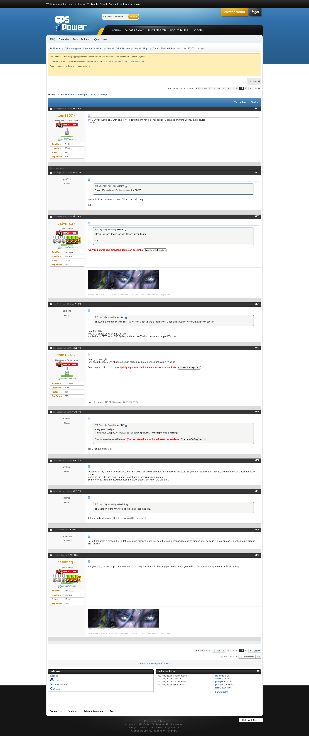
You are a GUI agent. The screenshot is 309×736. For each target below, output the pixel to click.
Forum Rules (179, 30)
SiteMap (72, 711)
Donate (197, 30)
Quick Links (100, 39)
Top (258, 657)
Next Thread (163, 663)
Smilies (219, 678)
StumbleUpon (60, 684)
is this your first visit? (77, 4)
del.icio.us (58, 680)
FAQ (52, 39)
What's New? (134, 30)
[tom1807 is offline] (67, 139)
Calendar (64, 39)
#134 (257, 304)
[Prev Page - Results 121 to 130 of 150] (223, 88)
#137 (257, 460)
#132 (257, 173)
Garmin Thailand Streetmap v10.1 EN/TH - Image (82, 94)
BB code (219, 676)
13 (237, 88)
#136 (257, 412)
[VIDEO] (219, 684)
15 (246, 88)
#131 (257, 108)
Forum (116, 30)
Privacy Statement (94, 711)
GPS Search (157, 30)
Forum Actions (81, 39)
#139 (257, 530)
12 (232, 88)
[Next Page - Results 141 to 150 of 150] (250, 88)
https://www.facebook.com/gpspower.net (126, 61)
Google (56, 689)
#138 (257, 491)
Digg (55, 676)
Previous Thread (148, 663)
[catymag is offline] (67, 247)
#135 (257, 348)
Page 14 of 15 (204, 88)
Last (256, 89)
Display (254, 102)
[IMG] (218, 681)
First (218, 89)
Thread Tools (240, 102)
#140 (257, 555)
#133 (257, 216)
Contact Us (56, 711)
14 (241, 88)
